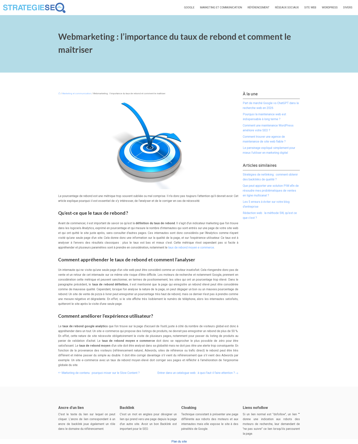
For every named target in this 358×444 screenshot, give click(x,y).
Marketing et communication (221, 7)
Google (189, 7)
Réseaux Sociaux (287, 7)
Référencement (258, 7)
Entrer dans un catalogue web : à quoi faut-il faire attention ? (196, 373)
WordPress (330, 7)
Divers (347, 7)
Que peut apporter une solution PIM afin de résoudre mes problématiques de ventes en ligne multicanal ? (271, 190)
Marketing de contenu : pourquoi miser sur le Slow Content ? (101, 373)
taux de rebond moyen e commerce (191, 247)
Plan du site (179, 441)
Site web (310, 7)
